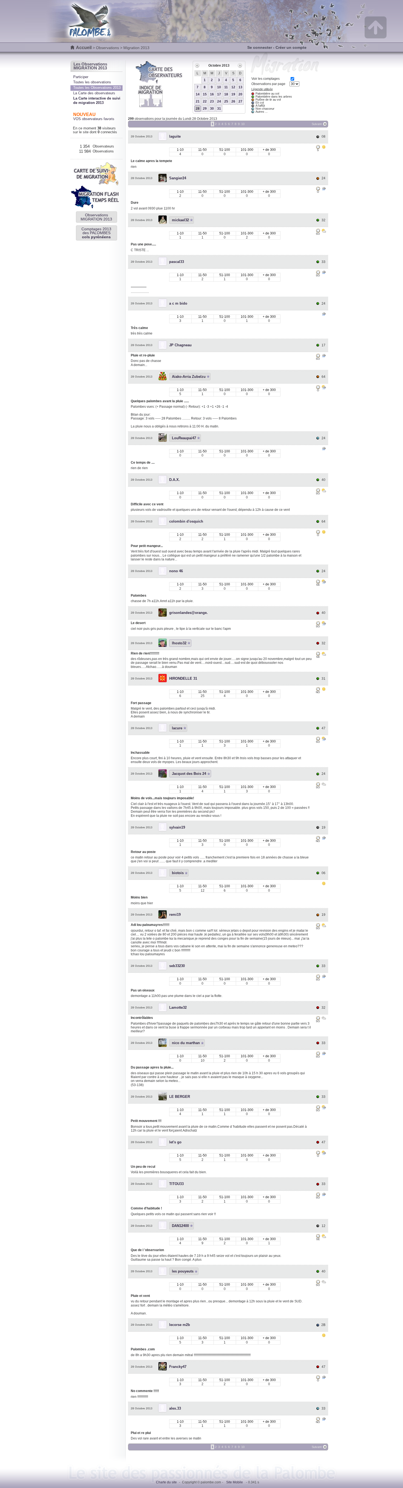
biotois (178, 873)
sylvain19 (177, 827)
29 (205, 108)
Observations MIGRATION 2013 (96, 217)
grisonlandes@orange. (188, 613)
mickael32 (180, 220)
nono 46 (176, 571)
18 (226, 94)
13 (240, 87)
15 (205, 94)
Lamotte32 (178, 1007)
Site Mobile (234, 1482)
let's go (175, 1142)
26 (233, 101)
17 (219, 94)
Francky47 (177, 1367)
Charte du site (166, 1482)
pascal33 (176, 262)
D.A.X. (174, 480)
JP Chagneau (180, 345)
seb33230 (177, 966)
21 (198, 101)
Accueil (84, 47)
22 (205, 101)
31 (219, 108)
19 (233, 94)
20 (240, 94)
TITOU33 (176, 1184)
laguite (175, 136)
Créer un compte (291, 47)
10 (219, 87)
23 (212, 101)
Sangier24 (177, 178)
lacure (177, 728)
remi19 (175, 914)
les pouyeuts (183, 1271)
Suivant (317, 124)
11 (226, 87)
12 (233, 87)
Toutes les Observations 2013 (97, 88)
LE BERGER (179, 1097)
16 (212, 94)
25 (226, 101)
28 (198, 108)
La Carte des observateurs (94, 93)
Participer (80, 77)
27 (240, 101)
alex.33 (175, 1408)
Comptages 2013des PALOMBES (96, 233)
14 (198, 94)
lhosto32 (179, 643)
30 (212, 108)
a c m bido (178, 303)
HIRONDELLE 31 (183, 678)
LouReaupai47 (184, 438)
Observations (107, 48)
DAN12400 (180, 1226)
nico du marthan (186, 1043)
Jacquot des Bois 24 (189, 774)
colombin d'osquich (186, 521)
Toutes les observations (92, 82)
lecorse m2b (179, 1325)
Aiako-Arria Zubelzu (189, 377)
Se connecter (259, 47)
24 (219, 101)
